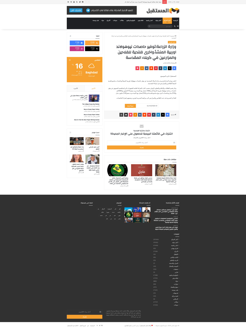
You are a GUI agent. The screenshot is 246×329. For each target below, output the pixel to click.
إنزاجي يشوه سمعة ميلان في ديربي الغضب (78, 96)
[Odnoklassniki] (142, 68)
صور (119, 215)
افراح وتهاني (174, 248)
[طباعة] (121, 115)
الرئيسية (175, 20)
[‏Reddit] (151, 68)
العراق (103, 209)
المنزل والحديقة (173, 263)
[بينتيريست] (156, 68)
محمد (101, 215)
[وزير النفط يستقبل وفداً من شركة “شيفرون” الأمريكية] (128, 220)
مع (115, 218)
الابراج (108, 20)
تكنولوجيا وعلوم (130, 20)
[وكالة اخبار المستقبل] (161, 11)
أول (120, 209)
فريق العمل (83, 325)
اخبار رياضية (149, 20)
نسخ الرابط (130, 106)
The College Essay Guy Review (90, 104)
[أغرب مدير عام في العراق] (92, 141)
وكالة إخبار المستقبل (145, 325)
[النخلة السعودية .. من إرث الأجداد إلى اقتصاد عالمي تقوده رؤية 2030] (92, 159)
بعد (98, 209)
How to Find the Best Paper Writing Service (86, 120)
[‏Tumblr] (160, 68)
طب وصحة (96, 20)
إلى (115, 209)
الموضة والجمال (173, 266)
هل (107, 218)
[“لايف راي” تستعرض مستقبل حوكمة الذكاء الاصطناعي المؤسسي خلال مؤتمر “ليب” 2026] (146, 209)
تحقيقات (175, 269)
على (115, 215)
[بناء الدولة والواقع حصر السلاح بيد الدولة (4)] (77, 141)
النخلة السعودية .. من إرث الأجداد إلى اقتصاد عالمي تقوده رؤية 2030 (93, 169)
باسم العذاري (128, 325)
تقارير (176, 272)
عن (110, 215)
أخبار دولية (158, 20)
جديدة (113, 212)
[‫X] (170, 68)
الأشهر (93, 88)
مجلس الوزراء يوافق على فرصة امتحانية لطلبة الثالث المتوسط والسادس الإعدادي (143, 180)
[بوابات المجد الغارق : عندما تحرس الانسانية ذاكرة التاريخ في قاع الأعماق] (77, 158)
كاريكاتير (175, 299)
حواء (102, 20)
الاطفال (176, 254)
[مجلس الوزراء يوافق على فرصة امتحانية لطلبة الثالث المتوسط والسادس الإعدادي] (141, 170)
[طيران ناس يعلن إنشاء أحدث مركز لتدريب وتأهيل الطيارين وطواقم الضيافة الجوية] (128, 209)
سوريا (107, 212)
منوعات (115, 20)
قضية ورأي (175, 296)
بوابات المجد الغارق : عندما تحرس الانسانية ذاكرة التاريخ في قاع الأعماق (77, 167)
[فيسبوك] (174, 68)
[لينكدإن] (165, 68)
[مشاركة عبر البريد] (126, 115)
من (111, 218)
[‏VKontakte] (147, 68)
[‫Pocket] (137, 68)
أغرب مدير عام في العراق (94, 148)
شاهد (102, 212)
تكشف (119, 212)
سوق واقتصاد (174, 287)
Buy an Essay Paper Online (91, 109)
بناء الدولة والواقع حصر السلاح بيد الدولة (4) (77, 148)
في (106, 215)
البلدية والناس (174, 257)
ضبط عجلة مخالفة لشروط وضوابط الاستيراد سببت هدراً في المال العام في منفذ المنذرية (137, 2)
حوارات (176, 284)
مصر (119, 218)
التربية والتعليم (174, 260)
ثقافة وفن (140, 20)
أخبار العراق (167, 20)
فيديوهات (175, 293)
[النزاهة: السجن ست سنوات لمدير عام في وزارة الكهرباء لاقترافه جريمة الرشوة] (146, 220)
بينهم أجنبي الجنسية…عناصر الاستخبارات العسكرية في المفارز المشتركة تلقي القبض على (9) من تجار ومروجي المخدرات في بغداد (118, 181)
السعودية (110, 209)
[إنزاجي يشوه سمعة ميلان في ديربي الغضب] (94, 98)
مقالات (122, 20)
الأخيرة (76, 88)
